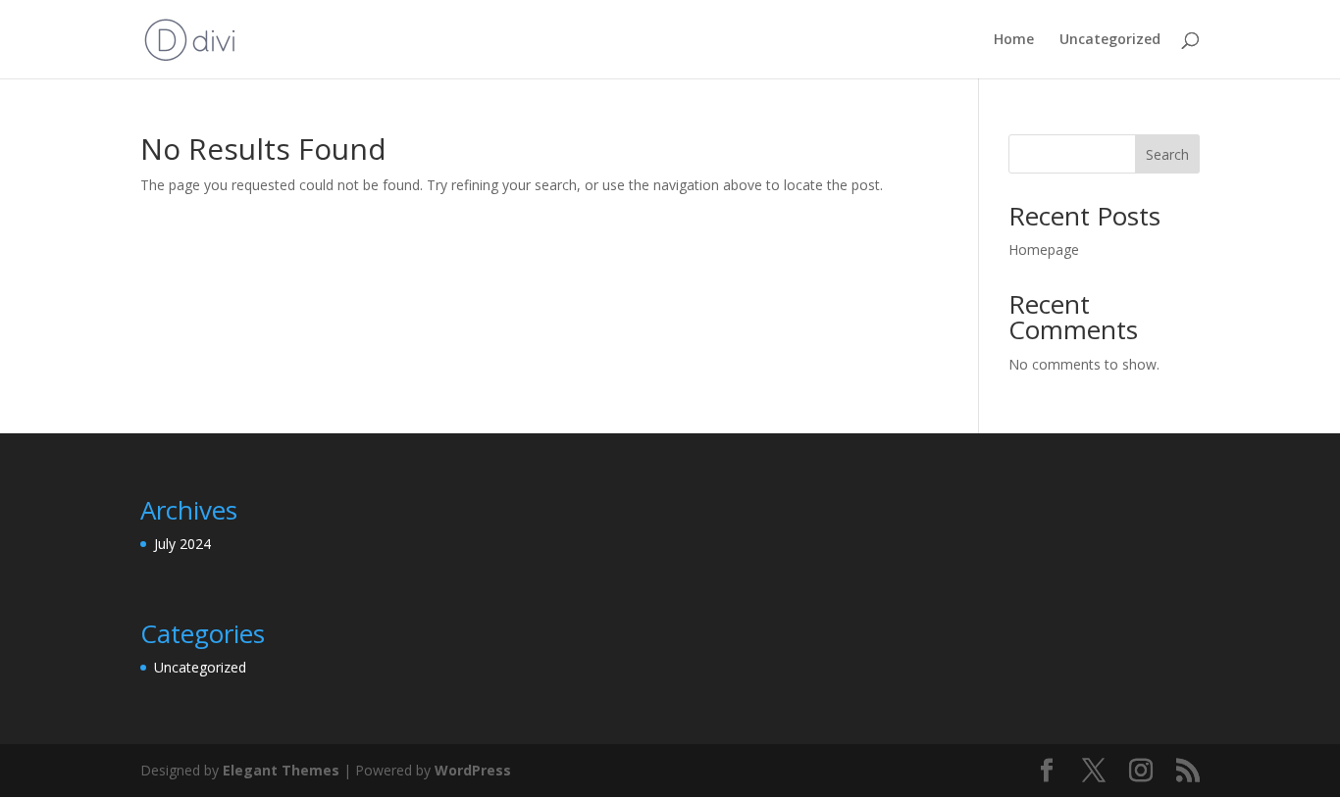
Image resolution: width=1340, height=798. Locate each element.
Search (1167, 154)
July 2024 (182, 543)
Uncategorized (1109, 40)
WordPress (473, 770)
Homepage (1043, 249)
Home (1014, 40)
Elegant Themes (281, 770)
